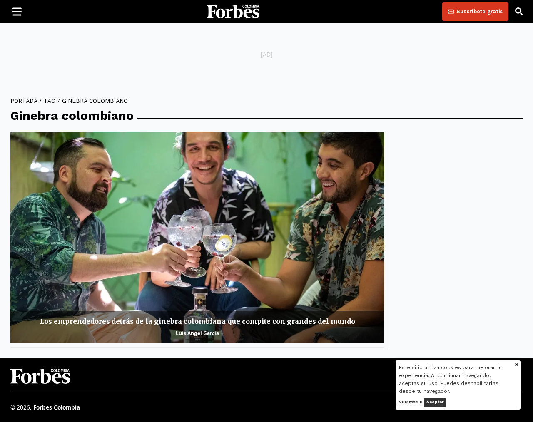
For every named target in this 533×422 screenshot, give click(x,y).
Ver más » (410, 402)
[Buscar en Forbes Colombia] (519, 11)
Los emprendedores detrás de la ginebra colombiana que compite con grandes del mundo (197, 321)
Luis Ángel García (197, 333)
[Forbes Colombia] (233, 11)
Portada (23, 100)
